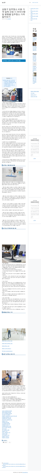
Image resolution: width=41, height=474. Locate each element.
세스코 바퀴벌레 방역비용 (7, 413)
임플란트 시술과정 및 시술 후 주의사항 (9, 416)
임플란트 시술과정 (5, 437)
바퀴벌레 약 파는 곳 (6, 424)
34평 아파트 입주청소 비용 (7, 343)
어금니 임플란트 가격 (6, 432)
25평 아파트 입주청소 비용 (7, 340)
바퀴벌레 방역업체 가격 (6, 417)
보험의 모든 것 (33, 94)
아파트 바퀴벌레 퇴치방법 (7, 410)
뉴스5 (3, 2)
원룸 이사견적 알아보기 (6, 348)
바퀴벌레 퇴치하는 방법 (6, 426)
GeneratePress (25, 472)
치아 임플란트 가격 (5, 435)
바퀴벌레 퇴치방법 (5, 422)
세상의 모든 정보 (35, 2)
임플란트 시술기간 (5, 436)
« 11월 (34, 158)
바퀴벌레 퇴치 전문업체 (6, 418)
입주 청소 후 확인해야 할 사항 (10, 82)
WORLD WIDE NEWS (35, 91)
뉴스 (31, 20)
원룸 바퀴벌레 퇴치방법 (6, 412)
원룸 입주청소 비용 (5, 346)
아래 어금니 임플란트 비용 (7, 419)
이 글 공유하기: (7, 86)
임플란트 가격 (4, 421)
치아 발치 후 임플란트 (6, 414)
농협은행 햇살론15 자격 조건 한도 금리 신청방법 (34, 58)
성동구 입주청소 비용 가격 (9, 85)
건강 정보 (32, 93)
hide (11, 78)
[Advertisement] (14, 28)
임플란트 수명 (4, 431)
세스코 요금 (4, 428)
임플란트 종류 (4, 433)
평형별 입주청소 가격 (8, 83)
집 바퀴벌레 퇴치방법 (6, 423)
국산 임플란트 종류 (5, 430)
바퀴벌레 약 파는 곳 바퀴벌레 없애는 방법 (35, 69)
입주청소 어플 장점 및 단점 (9, 81)
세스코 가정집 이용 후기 (6, 427)
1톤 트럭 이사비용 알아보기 (7, 351)
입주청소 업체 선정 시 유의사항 (9, 80)
